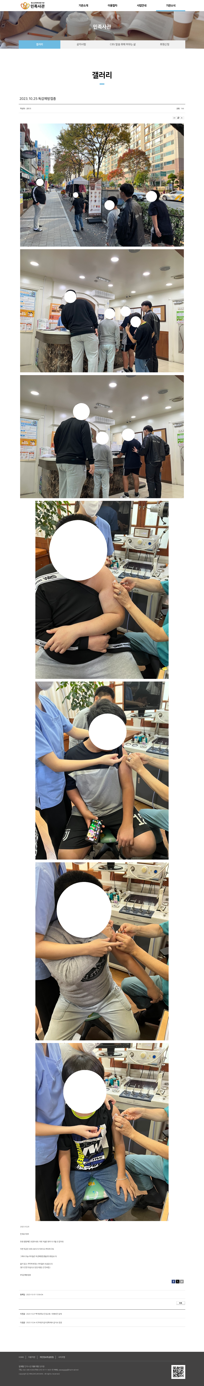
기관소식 (171, 5)
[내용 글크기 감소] (182, 117)
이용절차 (112, 5)
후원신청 (164, 44)
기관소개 (83, 5)
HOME (21, 1357)
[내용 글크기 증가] (175, 117)
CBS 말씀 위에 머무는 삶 (123, 44)
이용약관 (31, 1357)
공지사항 (81, 44)
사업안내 (141, 5)
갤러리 (39, 44)
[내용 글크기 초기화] (178, 117)
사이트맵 (61, 1357)
